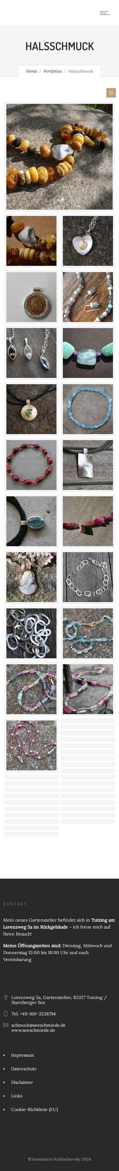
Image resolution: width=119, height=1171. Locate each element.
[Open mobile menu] (106, 13)
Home (31, 71)
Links (16, 1096)
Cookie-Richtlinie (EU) (34, 1109)
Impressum (22, 1055)
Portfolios (52, 71)
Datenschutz (23, 1069)
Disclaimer (22, 1082)
